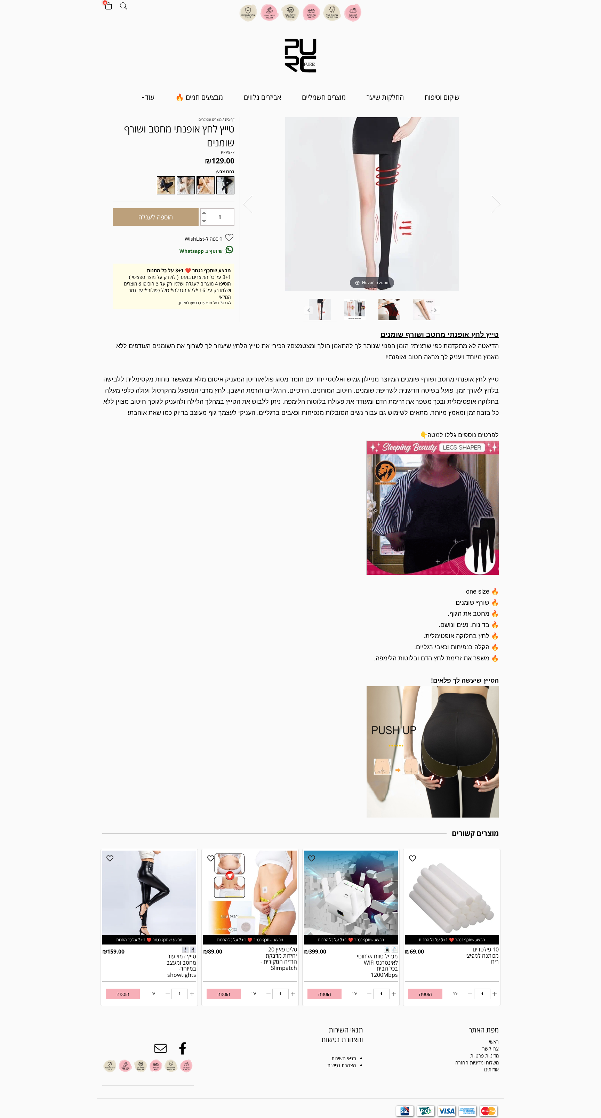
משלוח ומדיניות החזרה (477, 1062)
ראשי (494, 1041)
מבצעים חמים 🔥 (199, 97)
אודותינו (491, 1069)
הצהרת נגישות (341, 1065)
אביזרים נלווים (262, 97)
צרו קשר (490, 1048)
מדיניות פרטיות (484, 1055)
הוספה (425, 994)
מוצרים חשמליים (324, 97)
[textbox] (334, 1035)
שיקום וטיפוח (442, 97)
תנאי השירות (343, 1058)
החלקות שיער (385, 97)
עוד (149, 97)
